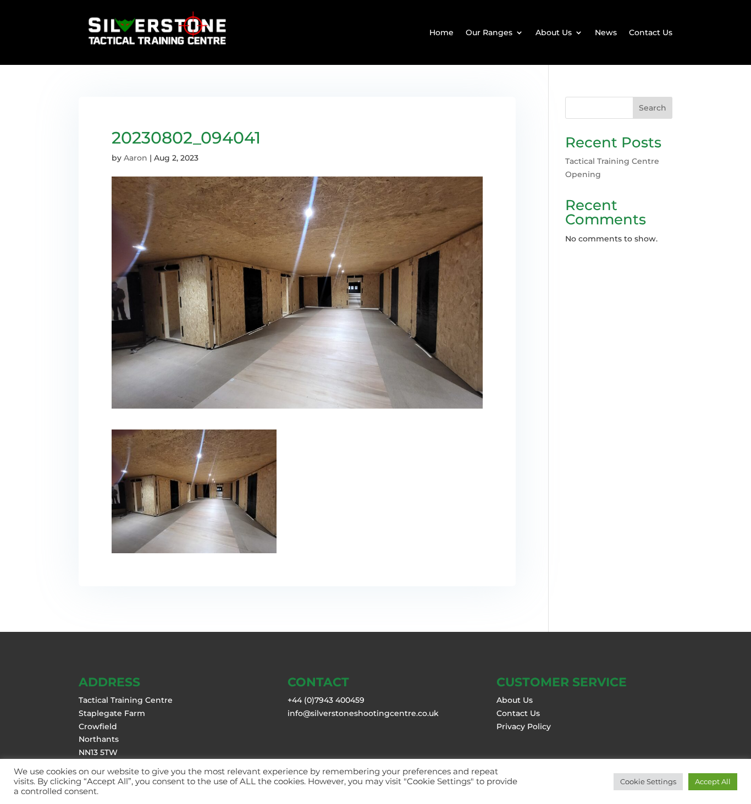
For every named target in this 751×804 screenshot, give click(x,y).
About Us (553, 32)
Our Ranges (489, 32)
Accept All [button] (713, 781)
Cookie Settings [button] (648, 781)
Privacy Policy (523, 726)
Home (441, 32)
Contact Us (650, 32)
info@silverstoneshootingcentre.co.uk (363, 713)
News (606, 32)
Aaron (135, 158)
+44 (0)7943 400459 (326, 700)
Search (652, 108)
